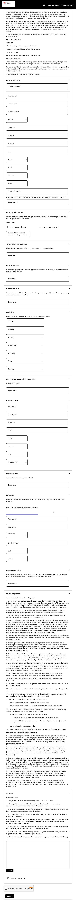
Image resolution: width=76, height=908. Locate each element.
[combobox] (17, 120)
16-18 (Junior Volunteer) (18, 227)
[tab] (22, 512)
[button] (38, 80)
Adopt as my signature (18, 878)
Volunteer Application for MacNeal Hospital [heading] (58, 5)
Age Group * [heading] (10, 222)
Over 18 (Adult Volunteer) (50, 227)
